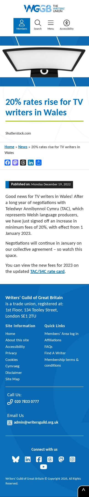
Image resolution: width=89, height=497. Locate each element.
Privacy (11, 353)
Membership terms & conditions (61, 363)
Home (9, 147)
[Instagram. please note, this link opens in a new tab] (73, 460)
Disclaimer (13, 373)
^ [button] (83, 491)
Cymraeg (12, 366)
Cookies (11, 360)
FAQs (48, 347)
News (22, 147)
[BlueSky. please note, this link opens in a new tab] (16, 460)
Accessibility (15, 347)
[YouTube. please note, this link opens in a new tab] (44, 467)
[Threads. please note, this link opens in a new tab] (51, 460)
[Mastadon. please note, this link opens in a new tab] (62, 460)
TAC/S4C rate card (47, 271)
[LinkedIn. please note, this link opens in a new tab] (28, 460)
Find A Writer (55, 353)
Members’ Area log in (61, 334)
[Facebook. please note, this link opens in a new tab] (39, 460)
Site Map (12, 379)
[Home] (44, 8)
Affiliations (52, 340)
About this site (17, 340)
